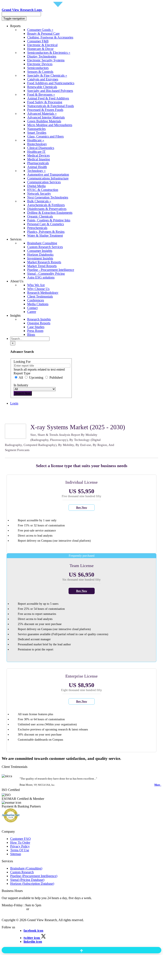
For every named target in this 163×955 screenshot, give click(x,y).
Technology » (36, 171)
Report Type (22, 373)
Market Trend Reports (42, 266)
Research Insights (39, 319)
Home (14, 411)
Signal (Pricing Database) (27, 880)
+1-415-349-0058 (13, 909)
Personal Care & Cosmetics (45, 224)
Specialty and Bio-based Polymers (50, 90)
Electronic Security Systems (46, 60)
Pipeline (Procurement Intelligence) (33, 876)
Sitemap (15, 854)
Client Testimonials (40, 296)
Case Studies (35, 327)
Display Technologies (41, 56)
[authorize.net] (12, 821)
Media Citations (37, 304)
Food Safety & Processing (44, 102)
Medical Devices (38, 155)
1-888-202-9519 (41, 909)
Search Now (22, 393)
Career (31, 311)
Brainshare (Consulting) (26, 868)
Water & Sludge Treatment (45, 235)
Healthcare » (35, 140)
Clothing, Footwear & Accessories (50, 37)
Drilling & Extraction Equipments (49, 212)
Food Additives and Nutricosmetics (50, 83)
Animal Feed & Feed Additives (48, 98)
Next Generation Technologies (47, 197)
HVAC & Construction (42, 190)
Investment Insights (40, 258)
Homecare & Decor (40, 49)
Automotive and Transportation (48, 174)
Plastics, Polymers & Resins (46, 231)
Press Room (35, 331)
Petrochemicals (37, 228)
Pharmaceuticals (38, 163)
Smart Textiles (36, 132)
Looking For (22, 361)
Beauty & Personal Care (43, 33)
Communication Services (44, 182)
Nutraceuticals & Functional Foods (50, 106)
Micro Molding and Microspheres (49, 125)
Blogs (31, 334)
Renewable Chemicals (42, 87)
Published (56, 377)
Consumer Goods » (40, 30)
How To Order (20, 842)
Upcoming (36, 377)
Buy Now (81, 507)
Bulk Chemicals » (39, 201)
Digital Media (36, 186)
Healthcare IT (36, 151)
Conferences (35, 300)
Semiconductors (38, 68)
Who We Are (36, 285)
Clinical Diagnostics (40, 148)
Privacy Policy (20, 846)
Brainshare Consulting (42, 243)
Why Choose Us (38, 289)
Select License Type (23, 418)
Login (14, 403)
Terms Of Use (19, 850)
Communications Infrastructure (48, 178)
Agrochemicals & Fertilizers (46, 205)
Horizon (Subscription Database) (32, 883)
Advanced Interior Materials (46, 117)
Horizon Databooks (40, 254)
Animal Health (37, 167)
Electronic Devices (39, 64)
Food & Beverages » (41, 94)
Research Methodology (42, 292)
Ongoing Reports (38, 323)
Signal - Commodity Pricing (46, 273)
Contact (32, 308)
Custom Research (22, 872)
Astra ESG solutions (41, 277)
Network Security (39, 193)
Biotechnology (37, 144)
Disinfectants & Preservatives (46, 209)
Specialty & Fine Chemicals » (47, 75)
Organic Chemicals (40, 216)
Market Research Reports (44, 262)
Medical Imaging (38, 159)
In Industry (21, 385)
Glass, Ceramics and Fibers (45, 136)
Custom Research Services (45, 247)
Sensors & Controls (40, 71)
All (21, 377)
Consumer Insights (39, 251)
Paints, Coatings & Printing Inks (48, 220)
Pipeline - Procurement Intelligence (50, 270)
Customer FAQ (20, 838)
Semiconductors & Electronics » (48, 52)
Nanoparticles (36, 129)
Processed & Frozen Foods (45, 110)
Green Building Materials (44, 121)
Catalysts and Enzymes (42, 79)
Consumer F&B (38, 41)
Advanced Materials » (42, 113)
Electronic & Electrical (42, 45)
